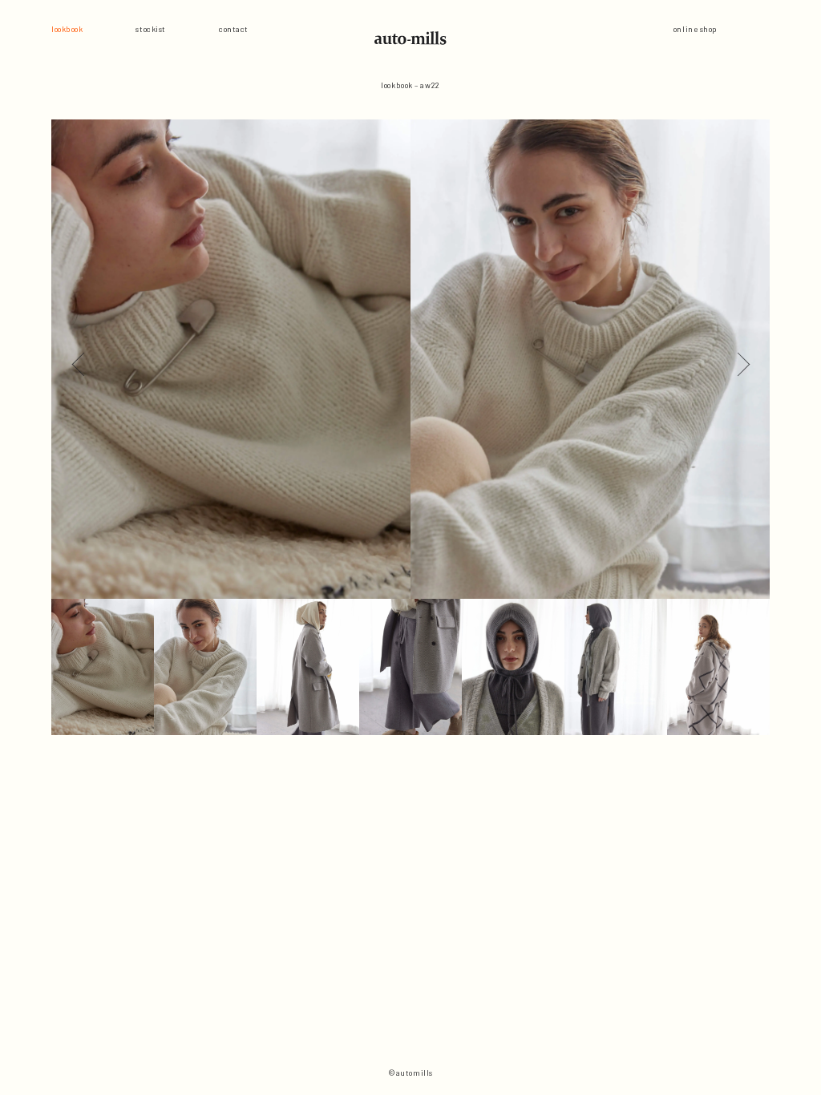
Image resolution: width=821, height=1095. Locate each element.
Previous (83, 359)
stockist (150, 29)
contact (234, 29)
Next (738, 359)
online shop (695, 29)
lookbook (67, 29)
